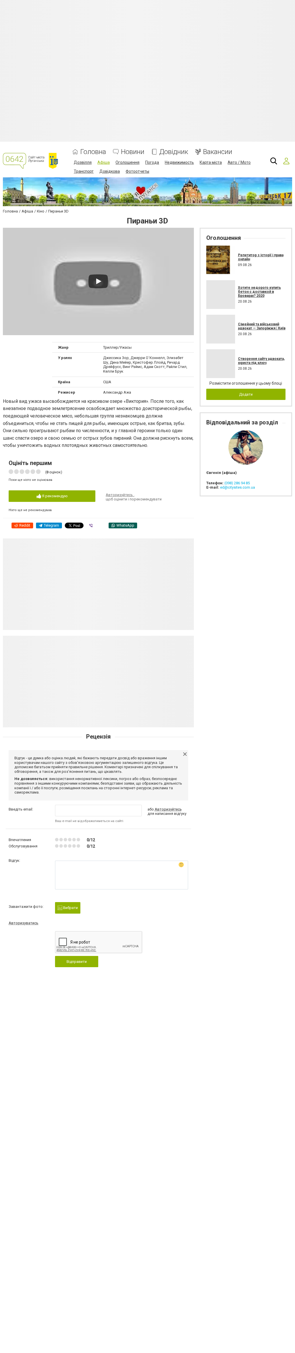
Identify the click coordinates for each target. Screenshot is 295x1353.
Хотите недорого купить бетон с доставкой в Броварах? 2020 (259, 292)
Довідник (173, 152)
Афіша (103, 162)
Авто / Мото (239, 162)
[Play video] (98, 281)
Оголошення (127, 162)
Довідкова (109, 171)
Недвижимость (179, 162)
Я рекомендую (54, 496)
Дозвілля (83, 162)
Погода (152, 162)
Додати (246, 394)
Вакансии (217, 152)
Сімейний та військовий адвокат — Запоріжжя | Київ (261, 326)
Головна (93, 152)
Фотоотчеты (137, 171)
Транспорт (84, 171)
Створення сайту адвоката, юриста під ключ (261, 361)
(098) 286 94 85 (237, 483)
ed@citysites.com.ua (237, 487)
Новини (132, 152)
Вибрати (70, 908)
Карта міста (211, 162)
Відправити (77, 961)
